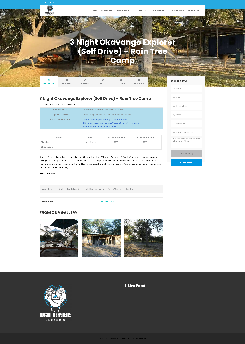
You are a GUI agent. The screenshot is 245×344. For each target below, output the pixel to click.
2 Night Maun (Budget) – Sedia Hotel (99, 126)
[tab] (49, 82)
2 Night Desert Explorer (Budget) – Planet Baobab (105, 119)
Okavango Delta (107, 201)
